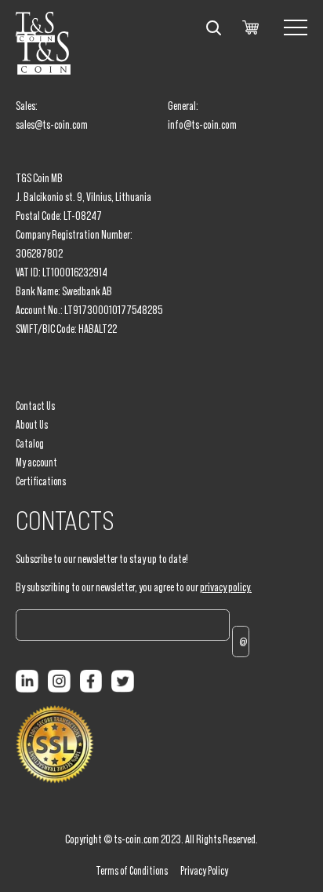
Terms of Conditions (132, 871)
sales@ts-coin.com (52, 124)
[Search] (213, 27)
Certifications (41, 481)
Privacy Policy (204, 871)
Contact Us (35, 406)
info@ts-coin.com (202, 124)
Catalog (30, 443)
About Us (32, 425)
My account (36, 462)
